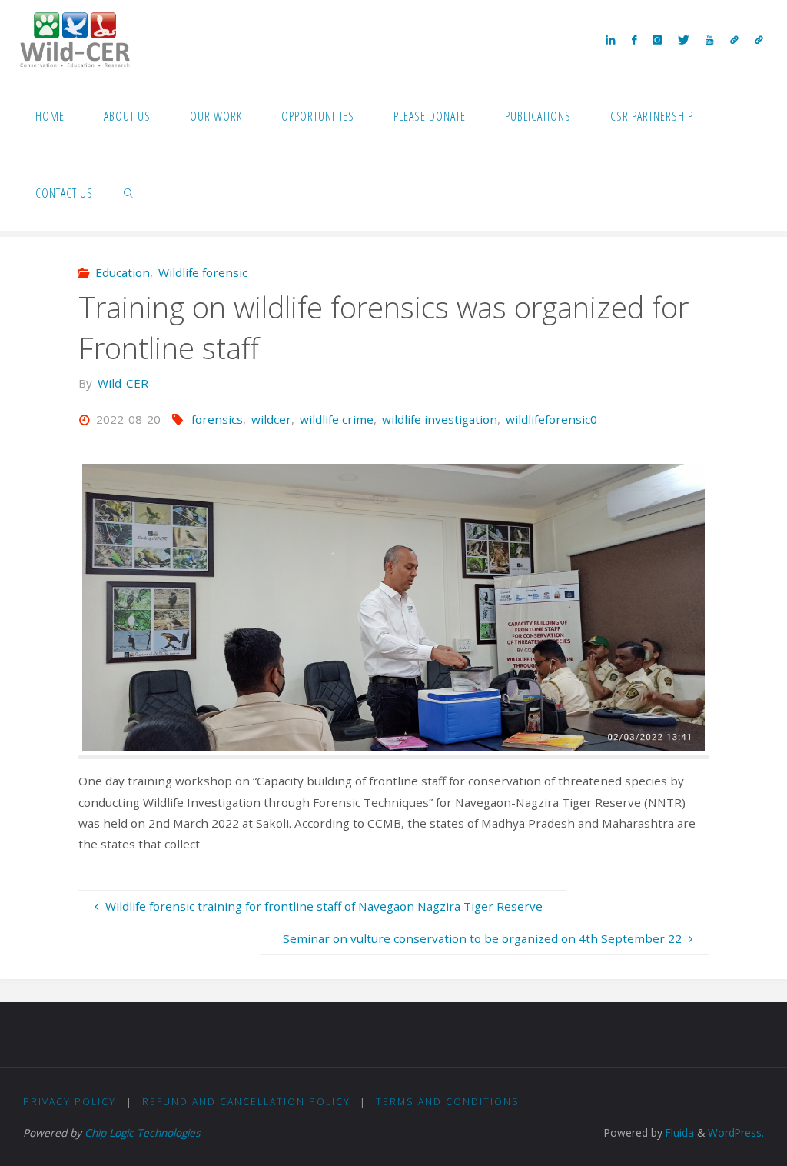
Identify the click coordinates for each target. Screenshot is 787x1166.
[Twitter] (684, 39)
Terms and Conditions (448, 1101)
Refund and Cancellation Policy (246, 1101)
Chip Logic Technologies (143, 1132)
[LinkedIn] (610, 39)
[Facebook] (633, 39)
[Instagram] (656, 39)
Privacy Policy (69, 1101)
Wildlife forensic (202, 272)
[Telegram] (734, 39)
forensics (217, 419)
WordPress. (736, 1132)
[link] (129, 192)
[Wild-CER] (74, 38)
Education (122, 272)
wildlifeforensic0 (551, 419)
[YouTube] (710, 39)
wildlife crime (337, 419)
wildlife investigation (439, 419)
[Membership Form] (758, 39)
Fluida (678, 1132)
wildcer (271, 419)
